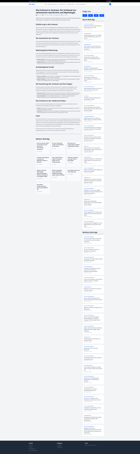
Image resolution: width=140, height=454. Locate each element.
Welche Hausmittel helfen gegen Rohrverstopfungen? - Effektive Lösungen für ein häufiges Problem (42, 173)
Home (46, 4)
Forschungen (55, 72)
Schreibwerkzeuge (70, 4)
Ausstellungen (39, 130)
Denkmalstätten (68, 128)
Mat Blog (32, 4)
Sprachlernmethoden (52, 4)
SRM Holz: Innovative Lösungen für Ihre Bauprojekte (73, 159)
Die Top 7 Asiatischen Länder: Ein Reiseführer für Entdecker (58, 144)
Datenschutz (60, 447)
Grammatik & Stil (61, 4)
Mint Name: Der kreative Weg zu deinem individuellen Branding (74, 144)
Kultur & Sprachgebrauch (80, 4)
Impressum (31, 1)
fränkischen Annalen (65, 41)
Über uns (36, 1)
